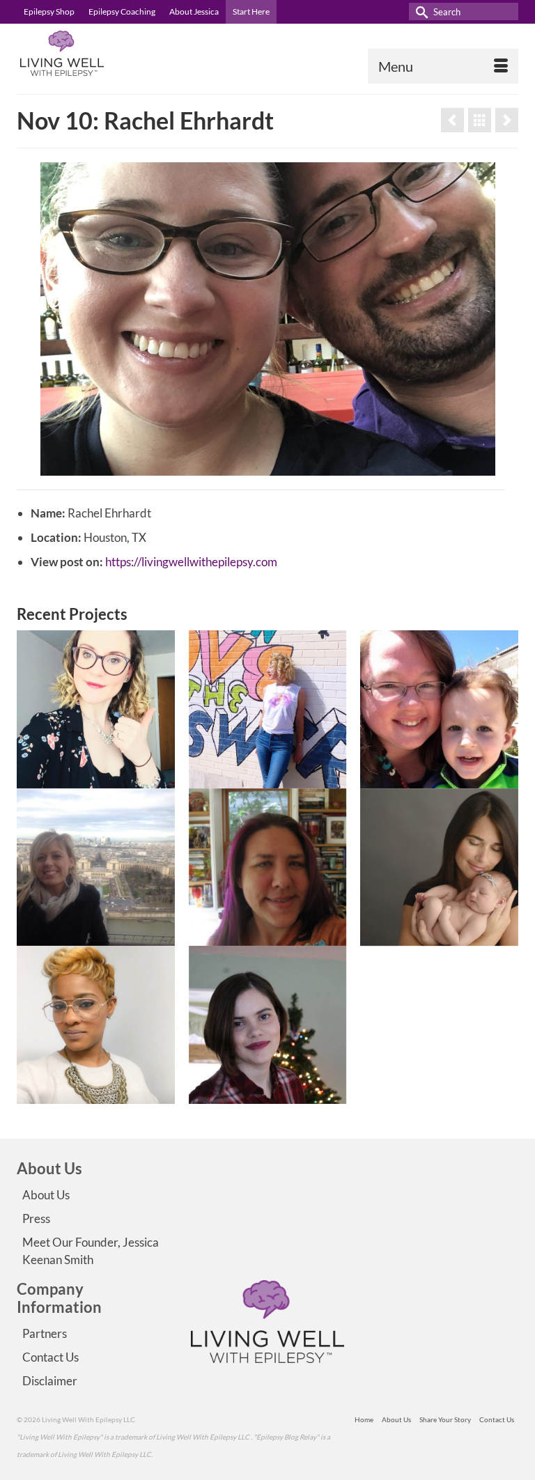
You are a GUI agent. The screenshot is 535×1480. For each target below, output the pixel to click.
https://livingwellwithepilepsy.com (191, 561)
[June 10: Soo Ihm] (452, 120)
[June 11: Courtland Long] (506, 120)
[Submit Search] (419, 11)
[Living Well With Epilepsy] (267, 53)
